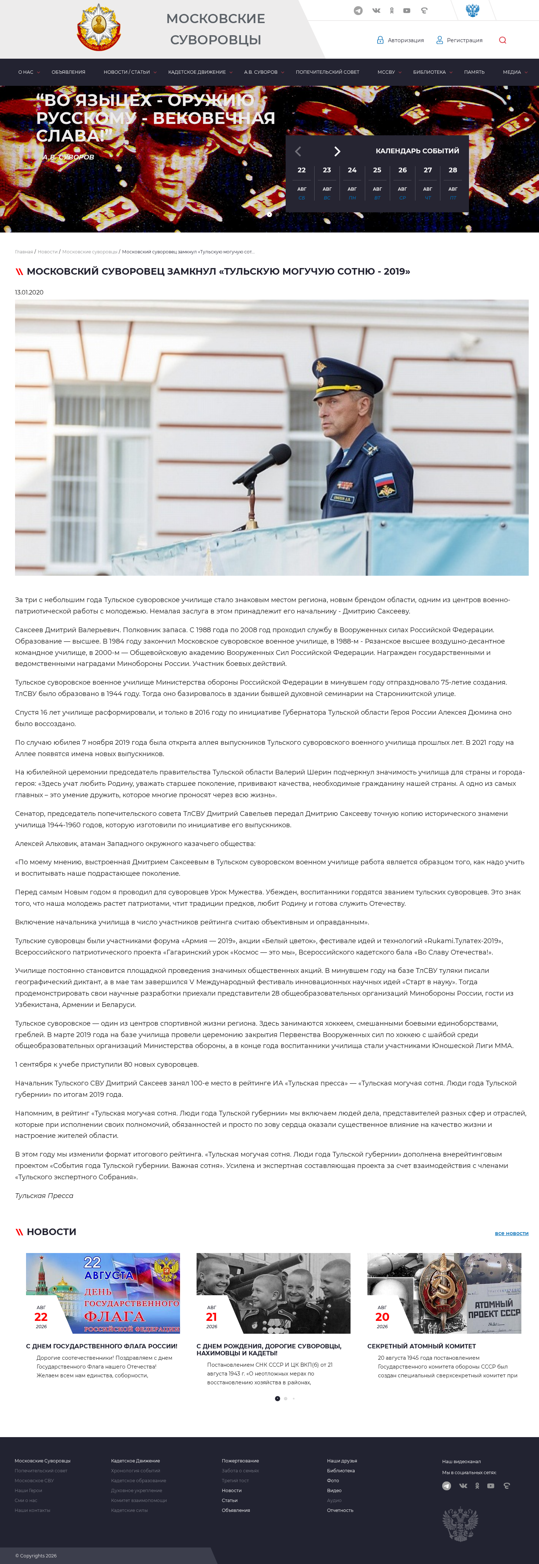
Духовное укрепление (136, 1490)
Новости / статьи (127, 72)
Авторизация (406, 40)
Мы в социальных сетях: (469, 1472)
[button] (269, 214)
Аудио (334, 1500)
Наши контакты (32, 1510)
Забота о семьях (240, 1471)
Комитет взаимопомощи (139, 1500)
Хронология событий (135, 1471)
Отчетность (340, 1510)
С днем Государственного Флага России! (101, 1346)
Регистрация (465, 40)
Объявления (68, 72)
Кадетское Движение (135, 1461)
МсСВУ (386, 72)
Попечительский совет (327, 72)
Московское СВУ (34, 1481)
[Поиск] (503, 40)
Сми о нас (26, 1500)
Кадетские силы (129, 1510)
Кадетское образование (138, 1481)
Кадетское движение (197, 72)
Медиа (512, 72)
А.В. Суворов (261, 72)
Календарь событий (417, 151)
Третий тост (235, 1481)
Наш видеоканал (461, 1461)
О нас (25, 72)
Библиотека (429, 72)
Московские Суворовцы (215, 29)
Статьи (230, 1500)
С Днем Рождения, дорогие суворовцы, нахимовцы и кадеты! (269, 1350)
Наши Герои (28, 1490)
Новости (232, 1490)
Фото (333, 1481)
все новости (512, 1233)
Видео (334, 1490)
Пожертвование (240, 1461)
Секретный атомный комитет (421, 1346)
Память (474, 72)
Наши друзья (342, 1461)
